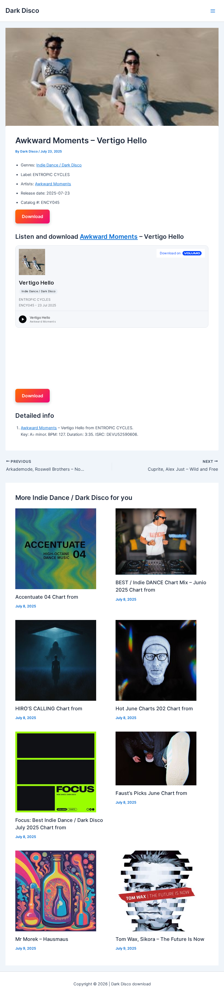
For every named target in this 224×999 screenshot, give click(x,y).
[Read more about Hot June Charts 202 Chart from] (156, 660)
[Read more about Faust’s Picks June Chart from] (156, 758)
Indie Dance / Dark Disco (59, 165)
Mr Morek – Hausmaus (41, 939)
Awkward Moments (53, 183)
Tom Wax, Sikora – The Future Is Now (160, 939)
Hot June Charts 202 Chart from (154, 708)
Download (32, 216)
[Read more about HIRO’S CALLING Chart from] (55, 660)
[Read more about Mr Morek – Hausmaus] (55, 890)
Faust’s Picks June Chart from (151, 793)
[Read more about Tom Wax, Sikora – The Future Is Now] (156, 890)
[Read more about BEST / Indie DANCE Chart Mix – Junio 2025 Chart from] (156, 541)
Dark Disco (22, 10)
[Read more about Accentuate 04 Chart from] (55, 548)
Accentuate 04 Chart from (46, 597)
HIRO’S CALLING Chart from (48, 708)
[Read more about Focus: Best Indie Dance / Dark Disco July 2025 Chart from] (55, 771)
